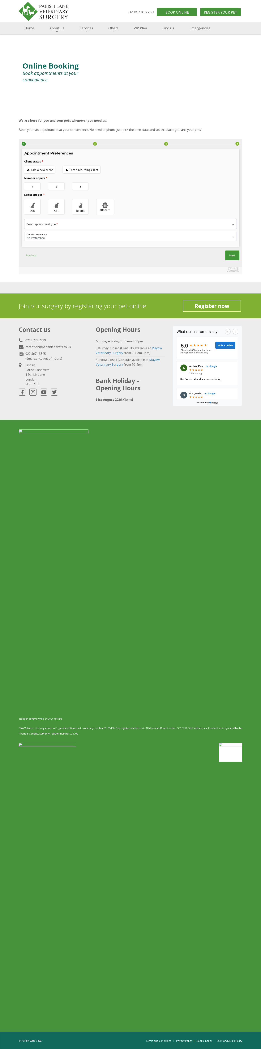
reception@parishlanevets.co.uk (48, 347)
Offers (113, 28)
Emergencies (199, 28)
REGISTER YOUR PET (220, 12)
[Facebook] (22, 392)
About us (56, 28)
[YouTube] (43, 392)
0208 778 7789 (35, 340)
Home (29, 28)
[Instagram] (32, 392)
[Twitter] (54, 392)
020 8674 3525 (35, 354)
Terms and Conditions (158, 1041)
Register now (212, 306)
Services (86, 28)
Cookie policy (204, 1041)
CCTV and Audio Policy (229, 1041)
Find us (168, 28)
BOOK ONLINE (177, 12)
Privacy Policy (184, 1041)
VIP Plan (140, 28)
